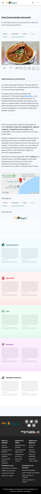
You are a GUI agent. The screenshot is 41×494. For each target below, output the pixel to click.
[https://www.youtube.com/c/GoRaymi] (29, 425)
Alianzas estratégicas (28, 470)
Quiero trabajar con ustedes (31, 473)
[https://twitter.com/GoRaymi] (31, 422)
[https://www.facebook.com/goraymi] (26, 422)
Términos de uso (7, 465)
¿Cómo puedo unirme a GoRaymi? (5, 461)
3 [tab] (21, 63)
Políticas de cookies (7, 475)
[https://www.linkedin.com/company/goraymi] (34, 425)
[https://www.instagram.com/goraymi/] (36, 422)
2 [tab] (20, 63)
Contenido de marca (7, 473)
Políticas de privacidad (8, 470)
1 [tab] (19, 63)
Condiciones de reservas (9, 468)
